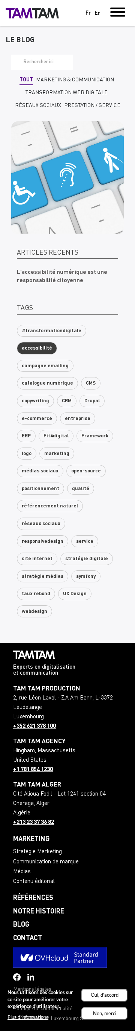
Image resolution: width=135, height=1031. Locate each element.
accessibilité (37, 348)
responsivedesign (42, 541)
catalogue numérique (47, 383)
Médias (22, 872)
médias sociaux (40, 471)
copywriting (35, 401)
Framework (94, 436)
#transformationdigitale (51, 330)
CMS (91, 383)
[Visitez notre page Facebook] (17, 977)
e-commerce (37, 418)
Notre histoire (38, 911)
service (84, 541)
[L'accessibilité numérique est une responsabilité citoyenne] (67, 177)
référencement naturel (50, 506)
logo (27, 453)
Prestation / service (92, 105)
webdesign (34, 611)
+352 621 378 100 (34, 726)
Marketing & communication (75, 79)
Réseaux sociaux (38, 105)
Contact (27, 938)
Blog (21, 924)
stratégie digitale (86, 558)
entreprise (77, 418)
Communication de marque (46, 862)
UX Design (75, 593)
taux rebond (36, 593)
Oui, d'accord (104, 995)
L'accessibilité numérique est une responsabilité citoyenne (62, 277)
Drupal (92, 401)
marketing (56, 453)
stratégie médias (42, 576)
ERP (26, 436)
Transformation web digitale (67, 92)
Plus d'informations (28, 1017)
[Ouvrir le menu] (118, 13)
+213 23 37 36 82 (33, 822)
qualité (80, 488)
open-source (86, 471)
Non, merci (104, 1013)
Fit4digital (56, 436)
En (97, 13)
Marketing (31, 839)
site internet (37, 558)
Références (33, 898)
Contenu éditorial (34, 881)
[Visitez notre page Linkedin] (30, 977)
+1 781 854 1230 (33, 770)
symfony (86, 576)
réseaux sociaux (41, 523)
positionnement (40, 488)
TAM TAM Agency (39, 741)
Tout (26, 79)
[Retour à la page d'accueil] (32, 13)
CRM (67, 401)
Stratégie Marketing (37, 852)
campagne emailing (45, 366)
